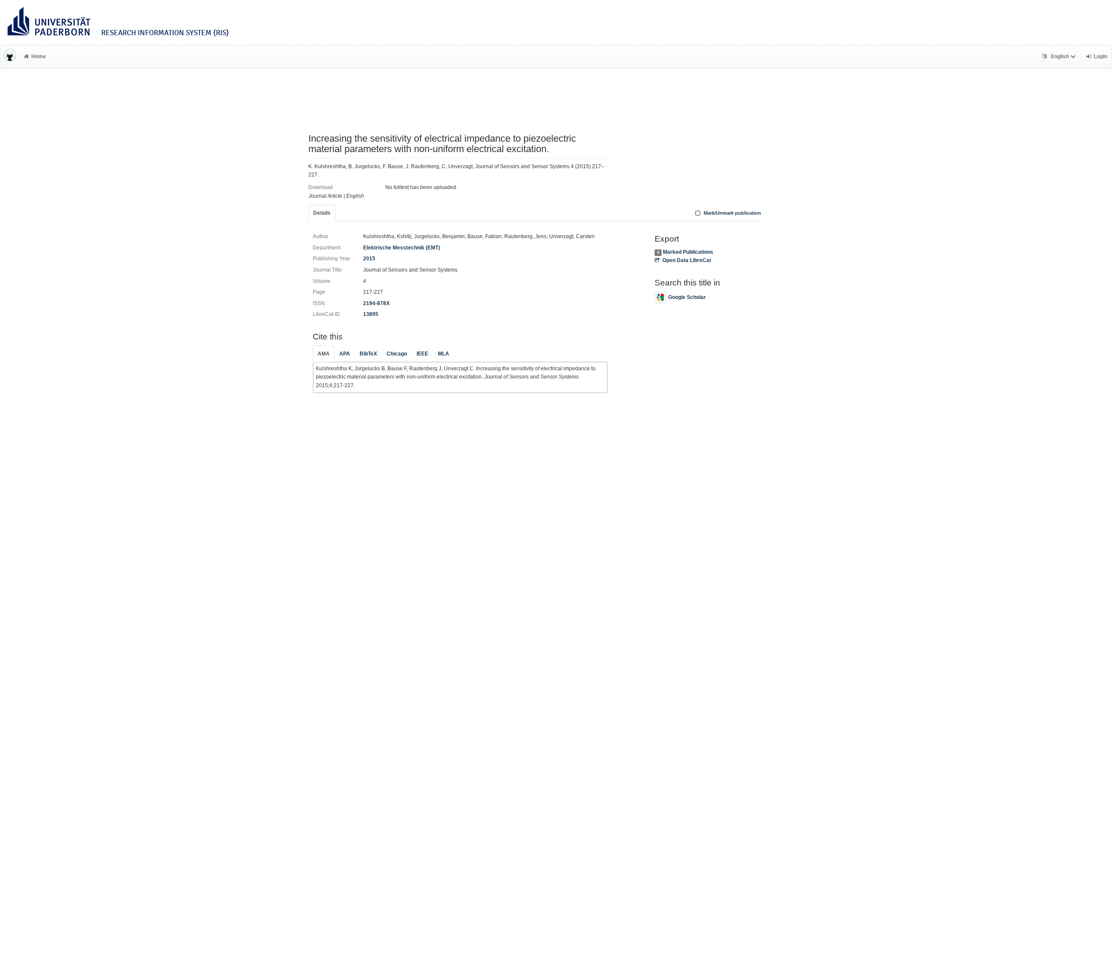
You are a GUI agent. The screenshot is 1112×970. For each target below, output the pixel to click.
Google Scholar (687, 297)
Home (38, 56)
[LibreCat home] (10, 56)
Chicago (397, 354)
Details (322, 213)
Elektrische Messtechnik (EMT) (401, 248)
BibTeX (368, 354)
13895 (370, 314)
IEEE (422, 354)
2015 (369, 259)
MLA (443, 354)
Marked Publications (688, 252)
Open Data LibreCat (686, 260)
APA (344, 354)
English (1059, 56)
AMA (324, 354)
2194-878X (376, 303)
